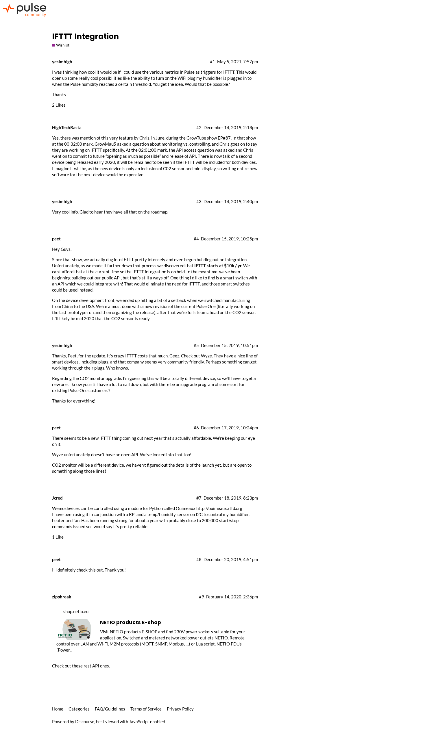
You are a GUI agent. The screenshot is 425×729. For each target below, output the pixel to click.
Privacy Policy (180, 708)
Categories (79, 708)
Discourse (84, 721)
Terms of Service (146, 708)
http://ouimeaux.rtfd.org (219, 508)
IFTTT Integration (85, 36)
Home (57, 708)
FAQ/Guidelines (110, 708)
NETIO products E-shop (130, 622)
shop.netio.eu (75, 611)
